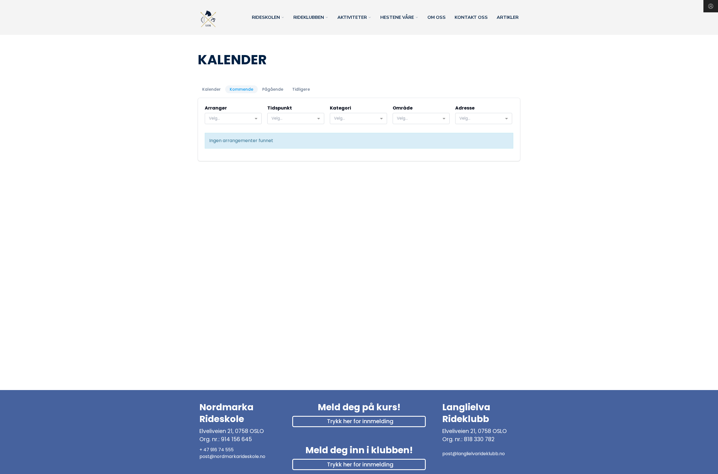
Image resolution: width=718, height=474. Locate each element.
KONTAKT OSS (471, 17)
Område (403, 108)
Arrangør (216, 108)
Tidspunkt (279, 108)
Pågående (272, 89)
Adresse (465, 108)
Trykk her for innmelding (360, 421)
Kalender (211, 89)
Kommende (241, 89)
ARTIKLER (508, 17)
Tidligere (301, 89)
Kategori (340, 108)
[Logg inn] (711, 6)
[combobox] (233, 118)
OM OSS (436, 17)
